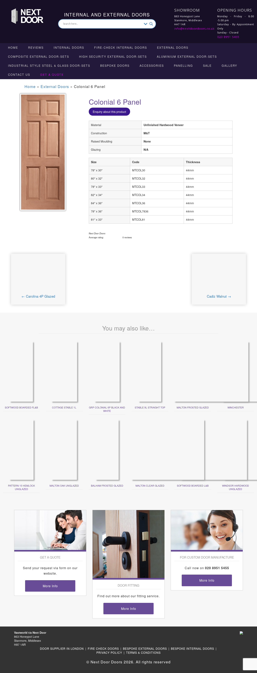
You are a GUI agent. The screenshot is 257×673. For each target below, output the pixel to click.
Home (13, 47)
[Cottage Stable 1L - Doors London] (64, 371)
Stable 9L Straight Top (150, 407)
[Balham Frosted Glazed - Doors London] (107, 449)
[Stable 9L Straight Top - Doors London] (150, 371)
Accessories (152, 66)
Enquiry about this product (109, 112)
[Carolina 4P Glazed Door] (38, 276)
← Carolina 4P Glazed (38, 296)
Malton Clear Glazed (150, 485)
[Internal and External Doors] (23, 16)
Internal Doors (69, 47)
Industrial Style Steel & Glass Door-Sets (49, 66)
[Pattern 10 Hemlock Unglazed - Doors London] (21, 449)
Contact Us (19, 75)
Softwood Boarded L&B (193, 485)
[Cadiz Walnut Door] (219, 276)
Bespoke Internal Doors (192, 649)
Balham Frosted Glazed (107, 485)
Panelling (183, 66)
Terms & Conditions (143, 653)
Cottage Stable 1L (64, 407)
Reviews (36, 47)
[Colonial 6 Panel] (43, 155)
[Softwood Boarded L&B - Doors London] (192, 449)
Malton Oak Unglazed (64, 485)
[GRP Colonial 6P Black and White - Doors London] (107, 371)
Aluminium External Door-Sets (187, 57)
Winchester (235, 407)
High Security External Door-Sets (113, 57)
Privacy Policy (109, 653)
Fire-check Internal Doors (120, 47)
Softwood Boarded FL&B (21, 407)
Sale (207, 66)
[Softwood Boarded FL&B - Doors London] (21, 371)
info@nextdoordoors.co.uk (194, 28)
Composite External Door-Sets (38, 57)
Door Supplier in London (62, 649)
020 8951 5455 (228, 37)
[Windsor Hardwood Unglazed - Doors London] (235, 449)
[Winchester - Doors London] (235, 371)
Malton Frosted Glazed (193, 407)
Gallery (229, 66)
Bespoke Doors (115, 66)
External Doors (172, 47)
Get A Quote (52, 75)
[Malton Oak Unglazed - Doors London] (64, 449)
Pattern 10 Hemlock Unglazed (21, 487)
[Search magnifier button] (151, 24)
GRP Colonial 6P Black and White (107, 409)
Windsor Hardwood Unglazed (235, 487)
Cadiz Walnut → (219, 296)
